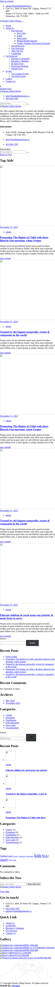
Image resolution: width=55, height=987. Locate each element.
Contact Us (11, 81)
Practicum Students (19, 66)
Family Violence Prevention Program (33, 43)
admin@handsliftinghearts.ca (18, 6)
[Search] (31, 737)
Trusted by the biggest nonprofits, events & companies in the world (25, 333)
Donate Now (17, 68)
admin (8, 232)
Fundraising (11, 720)
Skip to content (6, 1)
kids (37, 855)
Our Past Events (18, 76)
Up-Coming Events (20, 74)
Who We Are (17, 51)
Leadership (16, 53)
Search (3, 638)
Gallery (9, 79)
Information (5, 149)
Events (9, 71)
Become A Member (20, 61)
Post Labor (22, 38)
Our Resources (18, 46)
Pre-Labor (21, 33)
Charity (9, 715)
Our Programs (17, 48)
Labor (19, 36)
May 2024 (10, 700)
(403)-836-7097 (13, 908)
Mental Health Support (27, 41)
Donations (10, 717)
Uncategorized (12, 728)
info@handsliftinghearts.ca (17, 96)
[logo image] (10, 91)
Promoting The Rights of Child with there (26, 817)
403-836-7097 (12, 98)
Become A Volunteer (20, 58)
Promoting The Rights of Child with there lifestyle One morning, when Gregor (24, 239)
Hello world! (11, 656)
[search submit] (28, 104)
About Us (10, 28)
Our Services (17, 31)
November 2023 (13, 703)
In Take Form (17, 63)
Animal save (6, 856)
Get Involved (11, 56)
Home (8, 25)
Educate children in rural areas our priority (26, 770)
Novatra (15, 985)
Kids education (12, 723)
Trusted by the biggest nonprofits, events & (26, 794)
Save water (11, 725)
